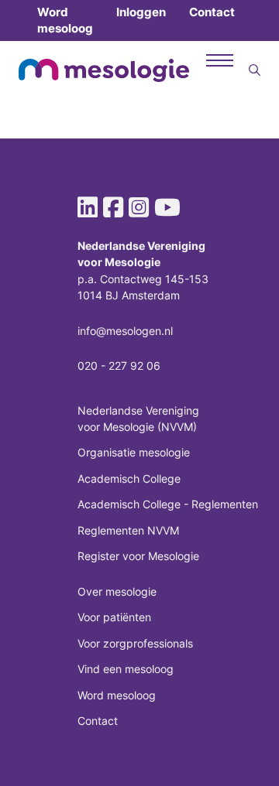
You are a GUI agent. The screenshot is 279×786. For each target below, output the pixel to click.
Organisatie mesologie (134, 452)
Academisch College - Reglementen (168, 504)
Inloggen (141, 12)
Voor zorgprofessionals (135, 643)
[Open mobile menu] (219, 60)
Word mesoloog (65, 20)
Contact (212, 12)
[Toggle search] (254, 70)
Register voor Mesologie (138, 555)
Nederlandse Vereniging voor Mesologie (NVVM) (138, 418)
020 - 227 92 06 (119, 365)
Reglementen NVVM (128, 530)
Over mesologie (117, 591)
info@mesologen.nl (125, 330)
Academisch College (129, 478)
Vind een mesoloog (126, 668)
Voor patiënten (114, 617)
